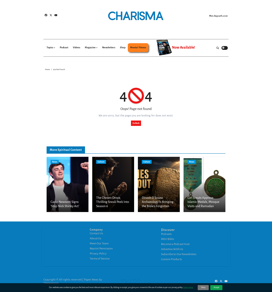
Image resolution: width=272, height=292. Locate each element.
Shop (122, 47)
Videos (76, 47)
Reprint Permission (101, 248)
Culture (101, 162)
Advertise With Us (172, 249)
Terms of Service (100, 258)
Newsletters (108, 47)
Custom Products (171, 259)
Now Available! (183, 47)
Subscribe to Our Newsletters (178, 254)
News (54, 162)
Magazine (90, 47)
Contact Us (96, 233)
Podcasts (166, 234)
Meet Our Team (99, 243)
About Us (95, 238)
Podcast (64, 47)
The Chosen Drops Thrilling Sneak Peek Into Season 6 (112, 202)
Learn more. (188, 287)
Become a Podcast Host (175, 244)
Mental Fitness (138, 47)
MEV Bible (167, 239)
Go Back (136, 123)
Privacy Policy (98, 253)
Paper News (91, 279)
